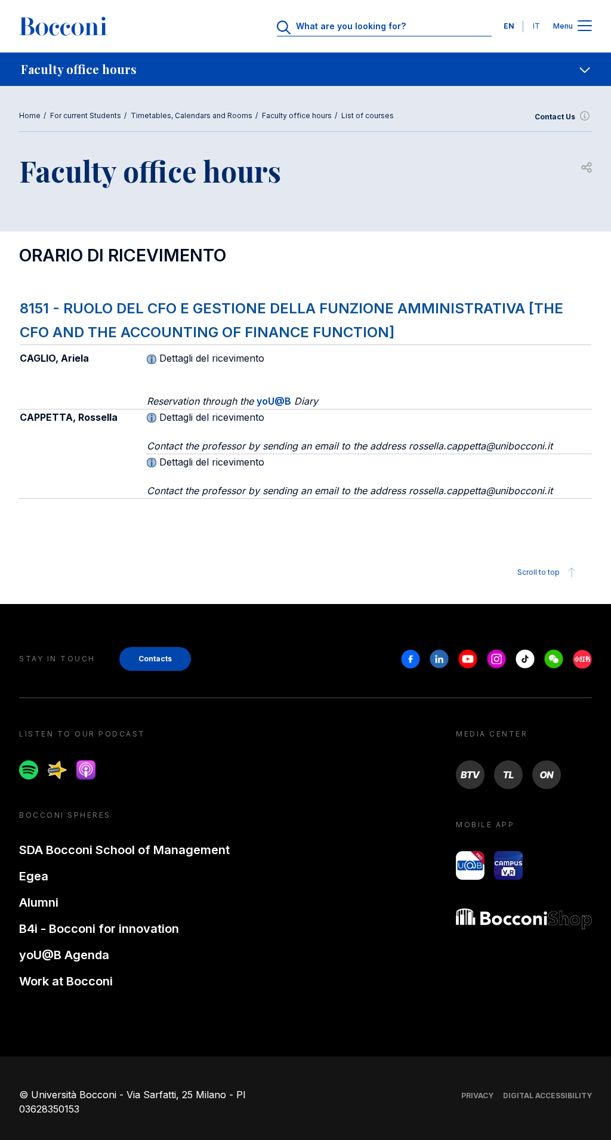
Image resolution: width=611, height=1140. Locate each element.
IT (536, 25)
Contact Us (555, 116)
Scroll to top (538, 572)
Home (30, 115)
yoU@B (274, 401)
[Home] (63, 26)
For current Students (85, 115)
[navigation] (305, 69)
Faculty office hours (297, 115)
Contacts (155, 658)
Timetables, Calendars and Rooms (191, 115)
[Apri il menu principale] (585, 26)
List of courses (367, 115)
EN (509, 25)
